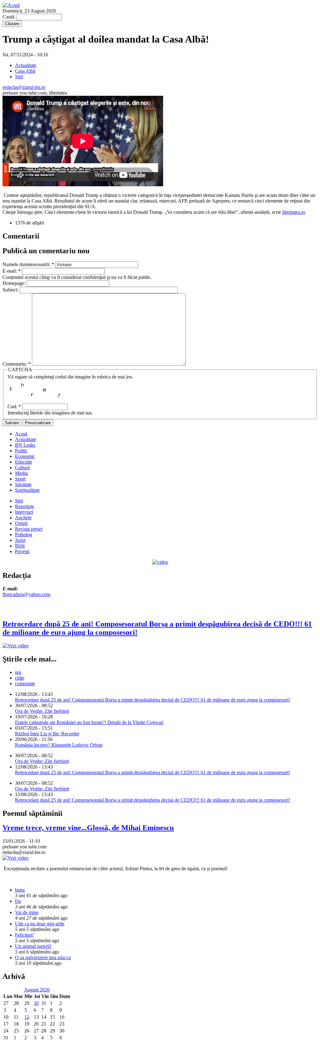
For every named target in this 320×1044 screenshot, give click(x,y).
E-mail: (11, 271)
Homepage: (14, 283)
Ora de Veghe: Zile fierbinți (42, 711)
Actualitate (25, 65)
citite (19, 678)
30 (36, 1003)
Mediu (21, 473)
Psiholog (23, 534)
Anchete (23, 517)
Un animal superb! (33, 946)
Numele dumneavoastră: (28, 264)
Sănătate (23, 484)
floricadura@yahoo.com (26, 594)
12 (26, 1017)
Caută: (9, 16)
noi (18, 672)
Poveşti (22, 551)
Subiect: (11, 289)
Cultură (22, 467)
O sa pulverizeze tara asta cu (43, 957)
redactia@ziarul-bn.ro (23, 87)
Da (18, 901)
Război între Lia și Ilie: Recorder (47, 733)
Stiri (19, 76)
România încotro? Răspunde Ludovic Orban (58, 745)
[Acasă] (11, 5)
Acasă (21, 433)
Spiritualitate (27, 490)
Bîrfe (20, 545)
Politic (21, 450)
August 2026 (37, 989)
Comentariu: (16, 364)
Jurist (20, 540)
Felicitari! (24, 935)
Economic (25, 456)
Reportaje (24, 506)
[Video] (160, 562)
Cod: (14, 406)
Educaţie (23, 462)
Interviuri (24, 512)
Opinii (21, 523)
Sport (20, 478)
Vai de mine (26, 912)
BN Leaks (25, 445)
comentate (25, 683)
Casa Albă (25, 71)
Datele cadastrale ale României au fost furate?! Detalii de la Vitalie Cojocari (89, 722)
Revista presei (28, 529)
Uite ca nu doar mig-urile (39, 923)
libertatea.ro (293, 212)
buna (20, 889)
